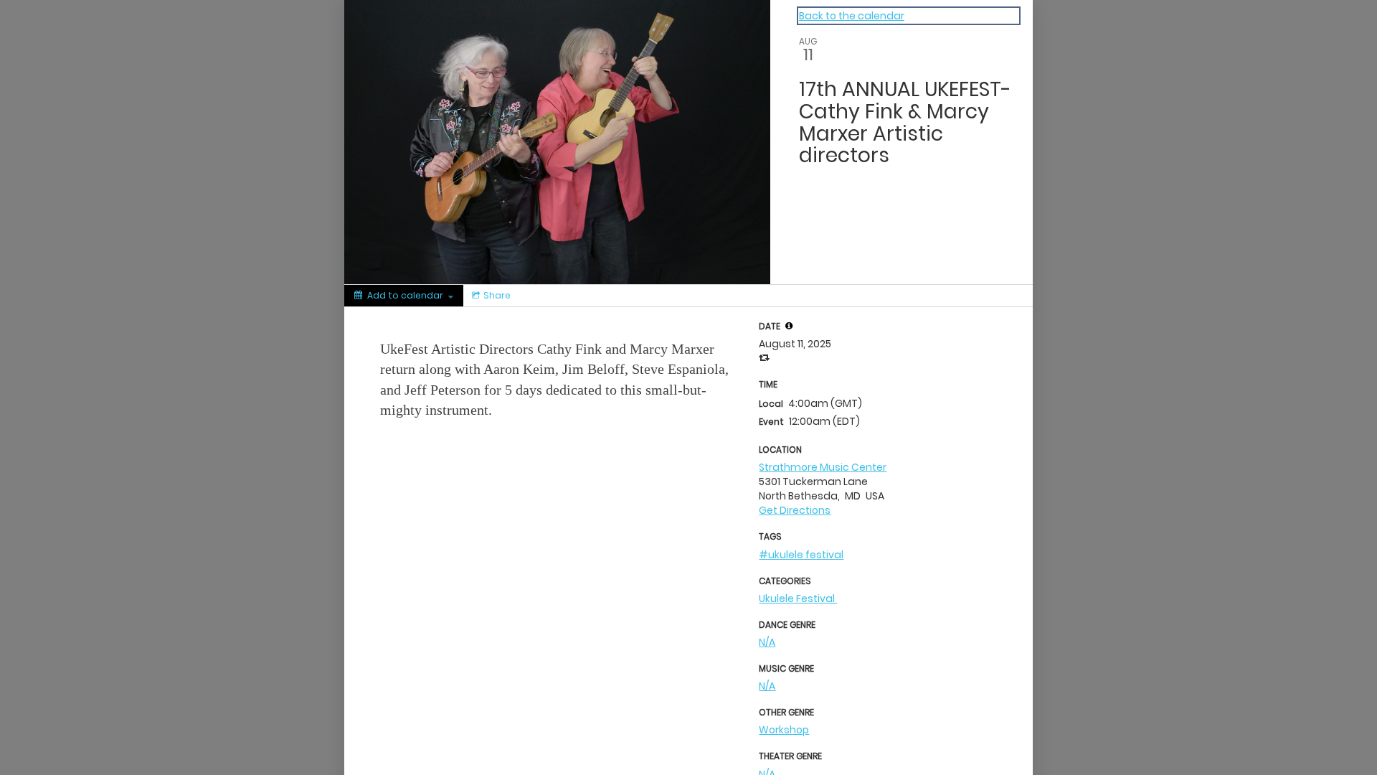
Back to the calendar (851, 16)
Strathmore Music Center (822, 467)
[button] (788, 325)
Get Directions (795, 510)
